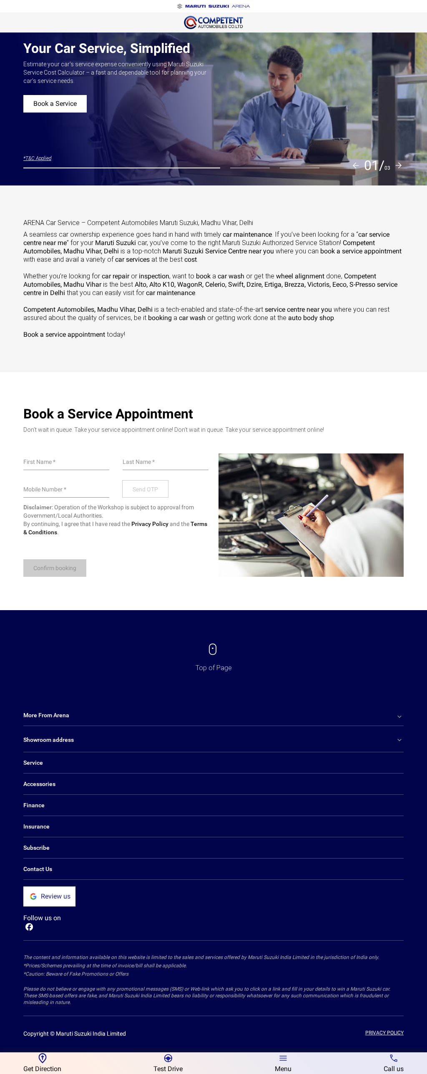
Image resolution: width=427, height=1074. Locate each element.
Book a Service (55, 104)
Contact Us (37, 869)
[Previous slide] (356, 165)
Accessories (39, 784)
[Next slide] (399, 165)
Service (33, 762)
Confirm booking (54, 568)
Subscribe (36, 847)
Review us (55, 896)
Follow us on (42, 918)
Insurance (36, 826)
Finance (34, 805)
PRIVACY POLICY (384, 1033)
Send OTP (145, 489)
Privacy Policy (149, 524)
